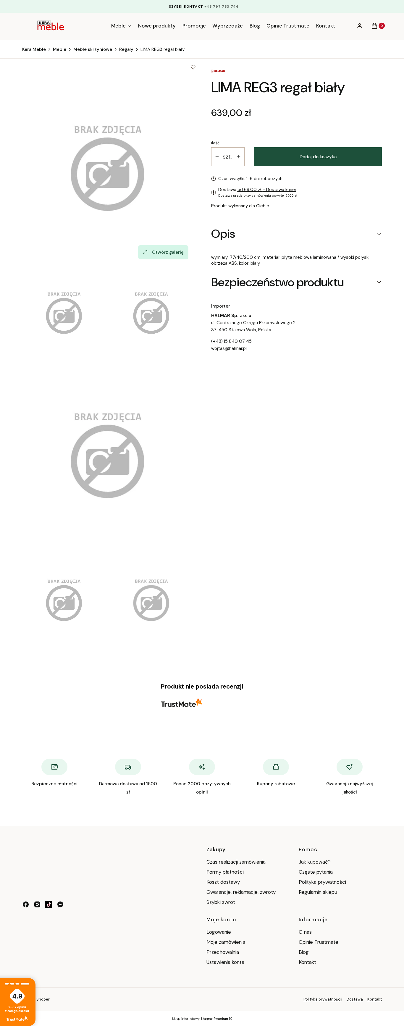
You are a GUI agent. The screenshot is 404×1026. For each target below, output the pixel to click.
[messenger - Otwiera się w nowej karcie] (60, 904)
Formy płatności (225, 872)
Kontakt (307, 962)
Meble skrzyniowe (92, 49)
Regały (126, 49)
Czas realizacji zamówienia (236, 862)
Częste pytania (316, 872)
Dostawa (355, 999)
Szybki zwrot (220, 902)
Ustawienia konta (225, 962)
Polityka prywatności (322, 882)
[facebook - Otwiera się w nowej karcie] (25, 904)
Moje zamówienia (225, 942)
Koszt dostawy (223, 882)
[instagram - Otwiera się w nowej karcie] (37, 904)
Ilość (215, 143)
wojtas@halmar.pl (229, 348)
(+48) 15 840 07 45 (231, 341)
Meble (59, 49)
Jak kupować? (315, 862)
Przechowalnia (222, 952)
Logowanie (218, 932)
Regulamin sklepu (318, 892)
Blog (304, 952)
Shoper (43, 999)
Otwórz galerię (168, 252)
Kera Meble (34, 49)
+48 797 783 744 (221, 6)
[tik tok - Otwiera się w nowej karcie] (48, 904)
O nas (305, 932)
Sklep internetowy (200, 1019)
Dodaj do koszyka (318, 157)
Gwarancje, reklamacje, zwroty (241, 892)
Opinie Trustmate (318, 942)
